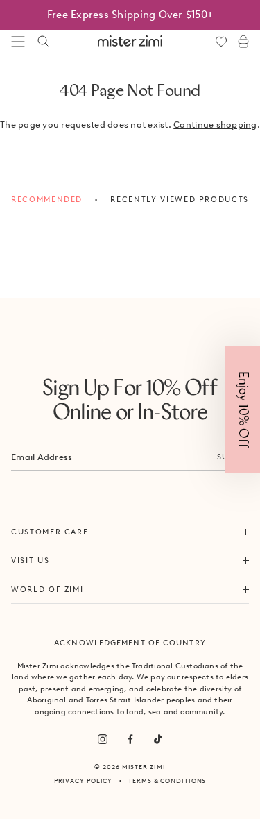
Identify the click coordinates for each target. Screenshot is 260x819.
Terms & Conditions (167, 780)
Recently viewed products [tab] (179, 199)
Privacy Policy (83, 780)
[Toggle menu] (18, 42)
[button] (242, 409)
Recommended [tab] (47, 199)
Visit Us (30, 560)
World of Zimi (47, 589)
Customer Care (49, 532)
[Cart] (243, 42)
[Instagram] (103, 739)
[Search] (43, 42)
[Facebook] (130, 739)
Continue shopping (215, 124)
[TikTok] (158, 739)
